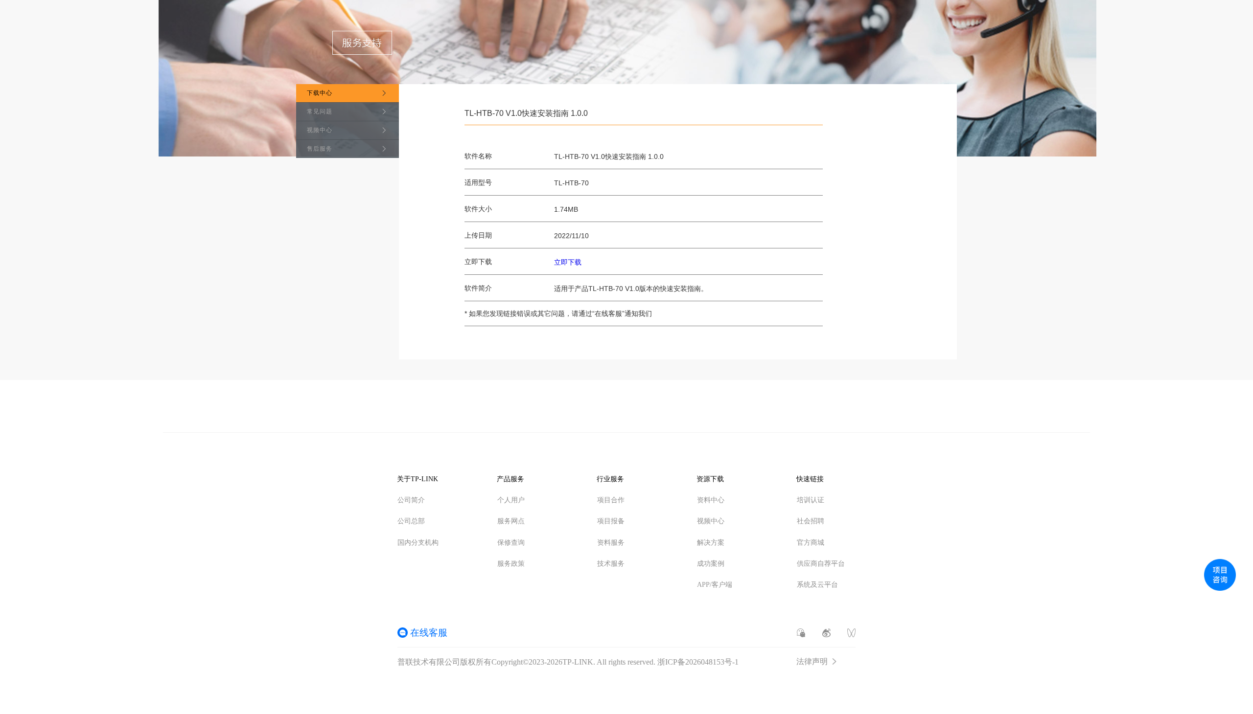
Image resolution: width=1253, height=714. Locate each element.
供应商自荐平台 (821, 563)
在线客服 (428, 632)
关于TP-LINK (417, 479)
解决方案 (710, 542)
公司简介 (411, 500)
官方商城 (810, 542)
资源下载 (710, 479)
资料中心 (710, 500)
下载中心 (319, 92)
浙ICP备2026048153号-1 (698, 662)
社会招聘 (810, 521)
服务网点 (511, 521)
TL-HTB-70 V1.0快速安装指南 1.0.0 (526, 113)
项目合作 (611, 500)
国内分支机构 (418, 542)
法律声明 (812, 662)
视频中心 (319, 130)
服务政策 (511, 563)
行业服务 (610, 479)
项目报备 (611, 521)
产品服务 (510, 479)
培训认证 (810, 500)
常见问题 (319, 111)
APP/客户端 (714, 584)
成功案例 (710, 563)
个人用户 (511, 500)
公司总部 (411, 521)
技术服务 (611, 563)
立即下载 (567, 262)
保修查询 (511, 542)
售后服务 (319, 148)
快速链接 (810, 479)
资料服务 (611, 542)
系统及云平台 (817, 584)
